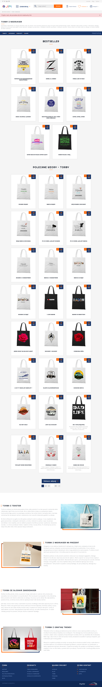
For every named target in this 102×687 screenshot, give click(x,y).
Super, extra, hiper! (79, 116)
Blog (93, 1)
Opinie (97, 1)
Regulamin (5, 671)
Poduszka (54, 676)
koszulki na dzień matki (34, 676)
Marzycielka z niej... (64, 154)
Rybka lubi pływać (79, 78)
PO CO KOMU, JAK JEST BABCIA (78, 241)
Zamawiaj (24, 7)
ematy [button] (4, 33)
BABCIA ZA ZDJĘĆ (78, 278)
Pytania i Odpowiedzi (33, 671)
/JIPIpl (80, 673)
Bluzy (53, 671)
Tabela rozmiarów (32, 669)
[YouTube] (6, 1)
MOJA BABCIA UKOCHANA (23, 241)
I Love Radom (51, 314)
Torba (53, 673)
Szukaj (58, 6)
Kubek (53, 678)
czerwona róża (79, 351)
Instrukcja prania (7, 676)
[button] (96, 33)
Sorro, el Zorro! (51, 78)
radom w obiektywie (78, 314)
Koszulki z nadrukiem (33, 673)
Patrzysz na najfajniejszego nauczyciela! (23, 79)
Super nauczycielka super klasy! (37, 154)
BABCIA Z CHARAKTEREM (51, 278)
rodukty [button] (19, 33)
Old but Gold (23, 424)
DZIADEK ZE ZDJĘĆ (23, 314)
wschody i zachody (51, 351)
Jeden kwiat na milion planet (23, 351)
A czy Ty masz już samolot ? (23, 388)
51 (55, 486)
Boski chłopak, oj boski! (23, 116)
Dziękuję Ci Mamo (51, 465)
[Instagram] (4, 1)
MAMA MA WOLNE (78, 465)
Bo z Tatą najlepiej (78, 424)
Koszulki (54, 669)
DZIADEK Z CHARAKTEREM (23, 278)
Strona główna (6, 11)
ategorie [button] (11, 33)
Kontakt (88, 1)
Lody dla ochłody (51, 424)
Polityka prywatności (8, 673)
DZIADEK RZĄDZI (23, 204)
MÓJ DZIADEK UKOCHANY (78, 204)
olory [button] (26, 33)
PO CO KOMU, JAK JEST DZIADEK (51, 241)
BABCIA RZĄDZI (51, 204)
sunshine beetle (79, 388)
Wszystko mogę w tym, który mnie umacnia (51, 117)
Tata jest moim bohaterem (23, 465)
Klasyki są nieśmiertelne (51, 388)
